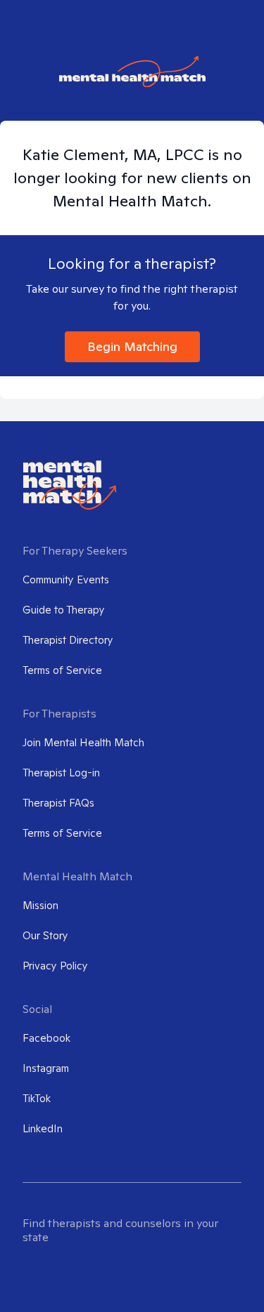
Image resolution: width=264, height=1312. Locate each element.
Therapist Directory (68, 640)
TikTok (37, 1098)
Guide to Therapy (64, 609)
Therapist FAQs (58, 802)
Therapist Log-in (61, 772)
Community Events (66, 579)
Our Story (45, 935)
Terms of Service (62, 670)
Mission (40, 905)
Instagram (46, 1068)
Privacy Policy (55, 965)
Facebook (46, 1038)
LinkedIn (43, 1128)
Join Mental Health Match (83, 742)
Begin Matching (132, 346)
